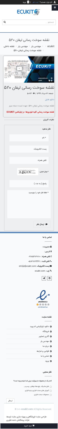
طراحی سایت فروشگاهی (36, 417)
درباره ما (46, 346)
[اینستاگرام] (49, 278)
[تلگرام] (44, 278)
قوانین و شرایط (43, 351)
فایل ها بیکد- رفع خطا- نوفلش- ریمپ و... (36, 386)
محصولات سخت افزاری (41, 394)
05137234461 (34, 261)
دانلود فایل (49, 99)
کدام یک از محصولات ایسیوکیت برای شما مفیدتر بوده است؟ (33, 381)
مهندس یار (45, 341)
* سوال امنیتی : (44, 172)
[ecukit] (29, 12)
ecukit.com (40, 271)
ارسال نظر (40, 224)
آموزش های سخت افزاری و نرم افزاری (37, 390)
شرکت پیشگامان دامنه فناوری (17, 420)
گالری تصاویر (44, 336)
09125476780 (34, 256)
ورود (47, 361)
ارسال (10, 400)
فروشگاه (46, 331)
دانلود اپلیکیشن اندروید (39, 326)
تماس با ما (45, 356)
